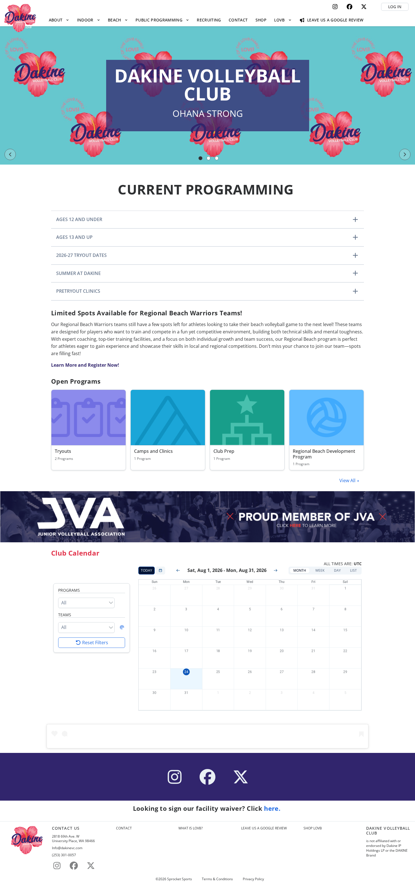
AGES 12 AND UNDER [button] (79, 219)
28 (218, 588)
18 (218, 651)
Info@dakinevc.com (67, 848)
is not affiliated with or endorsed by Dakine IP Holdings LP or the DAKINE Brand (387, 848)
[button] (300, 570)
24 (186, 672)
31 (313, 588)
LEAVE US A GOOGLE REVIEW (264, 828)
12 (250, 630)
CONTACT (124, 828)
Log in (394, 6)
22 (345, 651)
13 (282, 630)
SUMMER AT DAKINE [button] (78, 273)
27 (186, 588)
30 (282, 588)
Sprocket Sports (179, 879)
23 (154, 672)
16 (154, 651)
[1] (200, 158)
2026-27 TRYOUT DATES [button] (81, 255)
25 (218, 672)
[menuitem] (59, 20)
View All (348, 480)
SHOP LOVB (312, 828)
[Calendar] (160, 570)
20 (282, 651)
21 (313, 651)
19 (250, 651)
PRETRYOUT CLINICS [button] (78, 291)
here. (273, 808)
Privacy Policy (253, 879)
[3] (217, 158)
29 (250, 588)
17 (186, 651)
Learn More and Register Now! (85, 365)
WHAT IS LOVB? (190, 828)
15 (345, 630)
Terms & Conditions (217, 879)
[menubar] (206, 20)
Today (146, 570)
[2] (209, 158)
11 (218, 630)
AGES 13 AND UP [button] (74, 237)
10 (186, 630)
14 (313, 630)
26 (154, 588)
